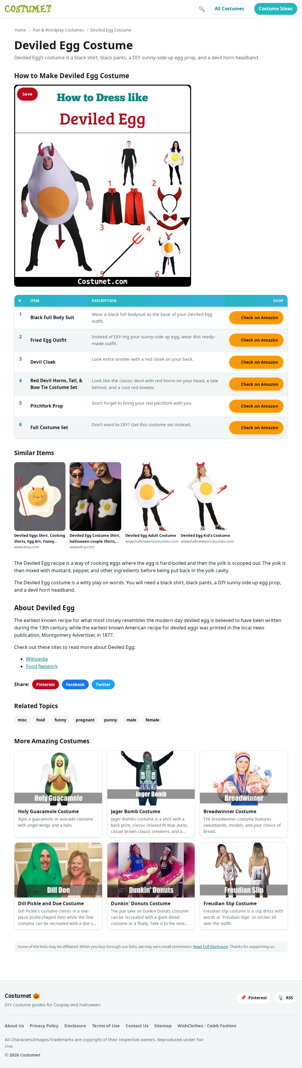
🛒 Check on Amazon (256, 317)
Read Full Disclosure (210, 946)
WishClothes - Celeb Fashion (207, 1025)
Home (20, 30)
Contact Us (137, 1025)
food (40, 720)
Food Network (42, 666)
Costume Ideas (276, 9)
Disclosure (75, 1025)
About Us (14, 1025)
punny (110, 720)
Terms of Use (106, 1025)
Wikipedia (37, 659)
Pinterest (45, 684)
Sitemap (163, 1025)
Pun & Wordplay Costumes (58, 30)
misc (22, 720)
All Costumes (229, 9)
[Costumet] (28, 8)
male (131, 720)
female (152, 720)
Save (27, 94)
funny (60, 720)
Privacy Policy (44, 1025)
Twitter (103, 684)
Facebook (75, 684)
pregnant (85, 720)
